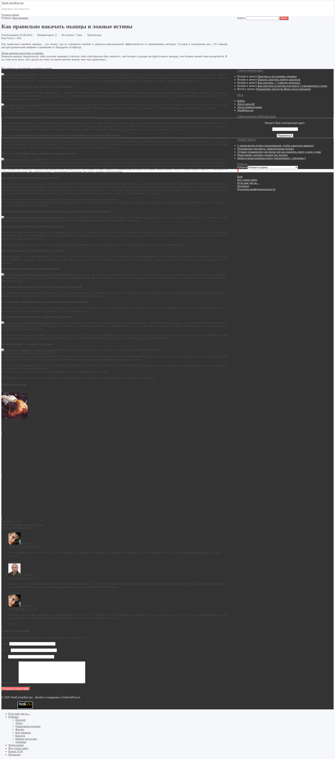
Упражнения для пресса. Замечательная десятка (265, 148)
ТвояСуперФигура (12, 2)
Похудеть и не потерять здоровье (277, 76)
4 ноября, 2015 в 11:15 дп (23, 577)
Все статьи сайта (247, 179)
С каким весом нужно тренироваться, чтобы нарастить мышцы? (275, 145)
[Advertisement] (106, 720)
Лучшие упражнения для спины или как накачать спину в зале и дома (279, 151)
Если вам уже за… (248, 182)
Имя (5, 643)
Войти (241, 100)
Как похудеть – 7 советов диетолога (279, 82)
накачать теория (33, 524)
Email (5, 650)
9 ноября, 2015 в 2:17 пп (22, 608)
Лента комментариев (249, 107)
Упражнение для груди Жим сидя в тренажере (283, 88)
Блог (240, 176)
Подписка (243, 186)
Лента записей (246, 104)
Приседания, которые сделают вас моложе (262, 155)
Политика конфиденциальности (256, 189)
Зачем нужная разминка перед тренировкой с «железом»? (271, 158)
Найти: (241, 18)
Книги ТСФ (15, 751)
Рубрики (242, 167)
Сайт (4, 656)
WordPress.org (245, 110)
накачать (17, 524)
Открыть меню (10, 14)
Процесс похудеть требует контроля (279, 79)
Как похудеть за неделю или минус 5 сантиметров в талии (292, 85)
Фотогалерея (16, 745)
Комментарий (9, 682)
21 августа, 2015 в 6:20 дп (23, 546)
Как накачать (20, 17)
